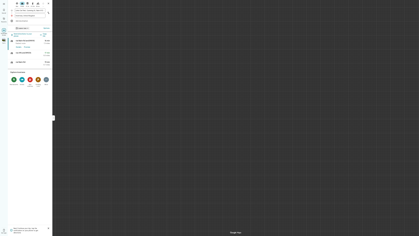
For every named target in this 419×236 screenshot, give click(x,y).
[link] (30, 44)
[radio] (17, 4)
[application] (209, 118)
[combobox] (30, 10)
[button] (30, 54)
